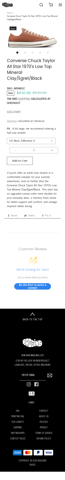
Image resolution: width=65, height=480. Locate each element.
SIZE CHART (14, 112)
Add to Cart (20, 160)
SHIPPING (24, 99)
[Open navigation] (60, 5)
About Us (44, 416)
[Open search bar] (41, 5)
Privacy (44, 427)
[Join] (49, 375)
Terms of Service (44, 433)
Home (9, 13)
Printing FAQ (17, 416)
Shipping (12, 121)
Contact (43, 411)
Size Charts (18, 422)
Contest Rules (17, 439)
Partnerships (18, 433)
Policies (44, 422)
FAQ (17, 411)
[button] (32, 37)
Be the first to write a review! (32, 286)
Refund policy (44, 439)
